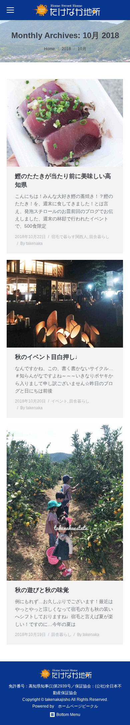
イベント (59, 401)
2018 (66, 49)
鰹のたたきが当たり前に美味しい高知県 (63, 180)
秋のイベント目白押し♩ (48, 357)
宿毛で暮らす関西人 (69, 236)
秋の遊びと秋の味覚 (42, 590)
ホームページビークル (78, 706)
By (31, 243)
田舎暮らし (99, 236)
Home (49, 49)
